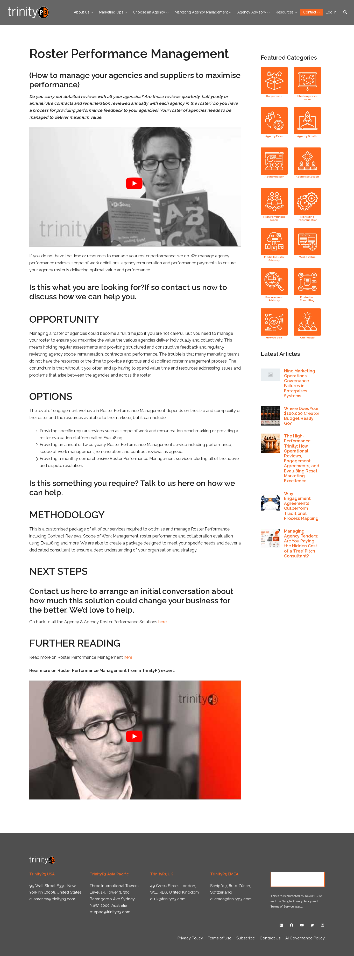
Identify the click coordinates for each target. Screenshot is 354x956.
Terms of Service (282, 906)
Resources (285, 12)
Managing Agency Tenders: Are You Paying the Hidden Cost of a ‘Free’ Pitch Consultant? (301, 543)
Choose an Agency (149, 12)
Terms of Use (219, 938)
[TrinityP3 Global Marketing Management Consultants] (28, 12)
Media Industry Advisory (274, 258)
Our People (307, 337)
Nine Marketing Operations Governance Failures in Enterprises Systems (299, 383)
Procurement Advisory (274, 299)
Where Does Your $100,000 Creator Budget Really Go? (301, 416)
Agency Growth (307, 136)
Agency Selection (307, 176)
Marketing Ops (111, 12)
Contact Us (298, 879)
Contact (309, 12)
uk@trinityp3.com (170, 899)
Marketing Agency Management (201, 12)
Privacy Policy (302, 901)
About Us (81, 12)
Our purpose (274, 96)
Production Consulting (307, 299)
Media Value (307, 257)
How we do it (274, 337)
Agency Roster (274, 176)
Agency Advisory (251, 12)
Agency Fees (274, 136)
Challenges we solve (307, 98)
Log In (331, 12)
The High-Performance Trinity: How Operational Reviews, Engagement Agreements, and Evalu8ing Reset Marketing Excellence (301, 458)
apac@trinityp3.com (112, 912)
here (162, 621)
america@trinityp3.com (54, 899)
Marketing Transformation (307, 218)
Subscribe (245, 938)
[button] (345, 12)
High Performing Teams (274, 218)
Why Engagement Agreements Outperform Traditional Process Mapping (301, 506)
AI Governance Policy (305, 938)
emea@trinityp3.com (233, 899)
